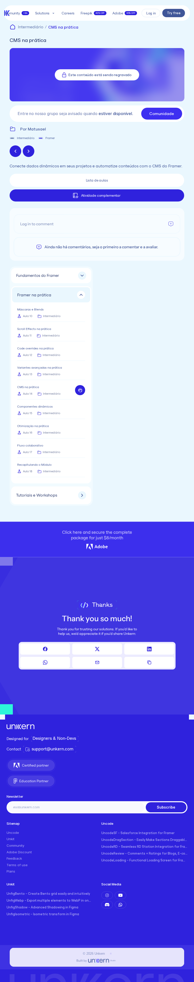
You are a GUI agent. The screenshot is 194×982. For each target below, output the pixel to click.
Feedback (14, 858)
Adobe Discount (19, 852)
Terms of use (17, 865)
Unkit (10, 839)
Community (15, 845)
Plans (11, 871)
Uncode (13, 833)
